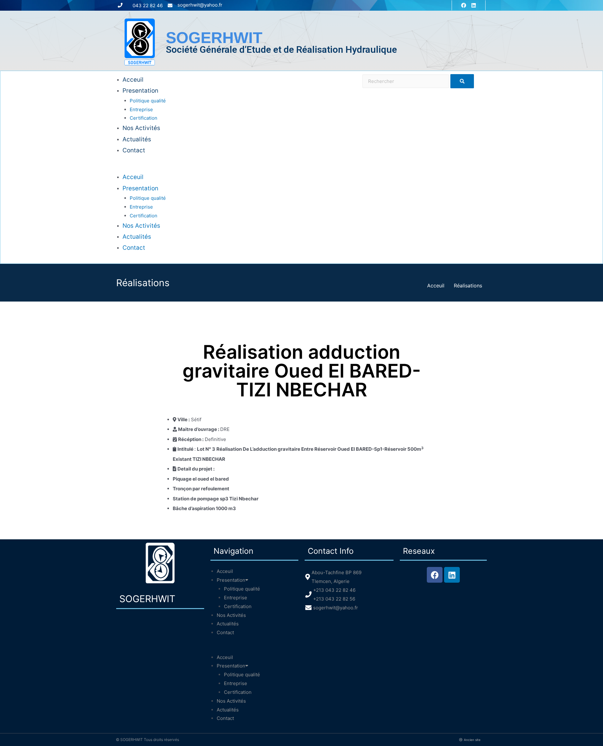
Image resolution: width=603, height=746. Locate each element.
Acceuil (133, 79)
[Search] (462, 81)
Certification (143, 118)
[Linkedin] (474, 5)
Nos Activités (141, 128)
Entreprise (141, 109)
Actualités (136, 139)
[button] (239, 167)
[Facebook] (464, 5)
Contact (133, 150)
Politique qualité (148, 101)
